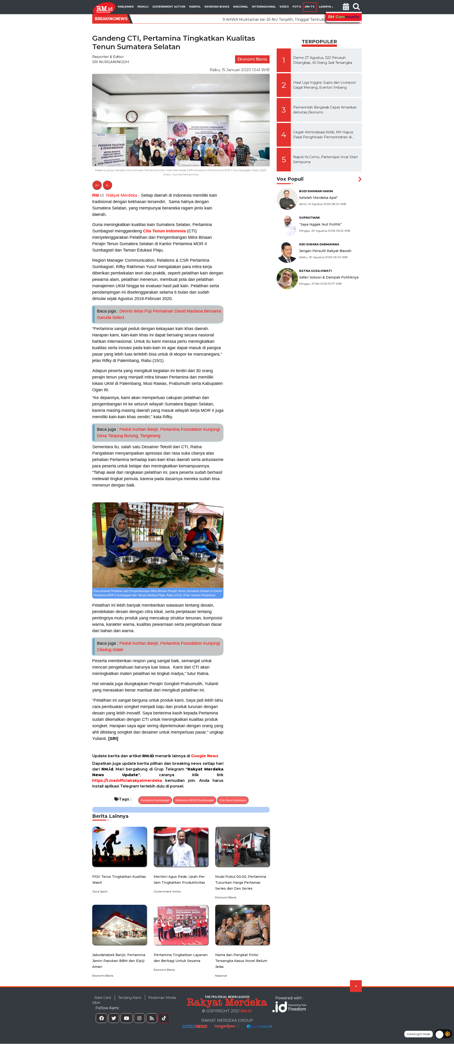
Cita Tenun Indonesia (164, 231)
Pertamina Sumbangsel (155, 800)
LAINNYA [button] (325, 6)
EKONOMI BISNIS (217, 6)
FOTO (296, 6)
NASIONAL (240, 6)
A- (107, 185)
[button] (346, 7)
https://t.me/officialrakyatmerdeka (127, 780)
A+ (97, 185)
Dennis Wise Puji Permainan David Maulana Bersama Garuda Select (159, 314)
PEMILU (142, 6)
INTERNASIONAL (264, 6)
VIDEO (284, 6)
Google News (204, 756)
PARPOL (195, 6)
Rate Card (102, 998)
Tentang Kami (129, 998)
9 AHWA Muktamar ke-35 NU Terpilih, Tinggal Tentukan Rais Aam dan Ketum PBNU (246, 19)
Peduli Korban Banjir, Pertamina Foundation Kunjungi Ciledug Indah (158, 646)
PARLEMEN (126, 6)
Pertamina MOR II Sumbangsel (194, 800)
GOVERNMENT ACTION (168, 6)
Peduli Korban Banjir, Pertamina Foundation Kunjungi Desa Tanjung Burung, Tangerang (158, 432)
